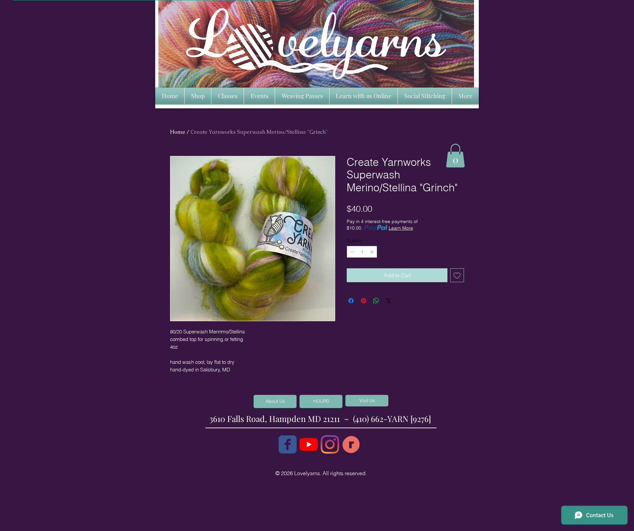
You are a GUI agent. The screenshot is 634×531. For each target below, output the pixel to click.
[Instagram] (330, 444)
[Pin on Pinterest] (364, 301)
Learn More (401, 228)
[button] (455, 156)
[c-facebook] (287, 444)
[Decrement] (352, 251)
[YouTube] (308, 444)
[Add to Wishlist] (457, 275)
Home (177, 132)
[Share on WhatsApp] (376, 301)
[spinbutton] (362, 251)
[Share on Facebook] (351, 301)
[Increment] (372, 251)
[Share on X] (389, 301)
